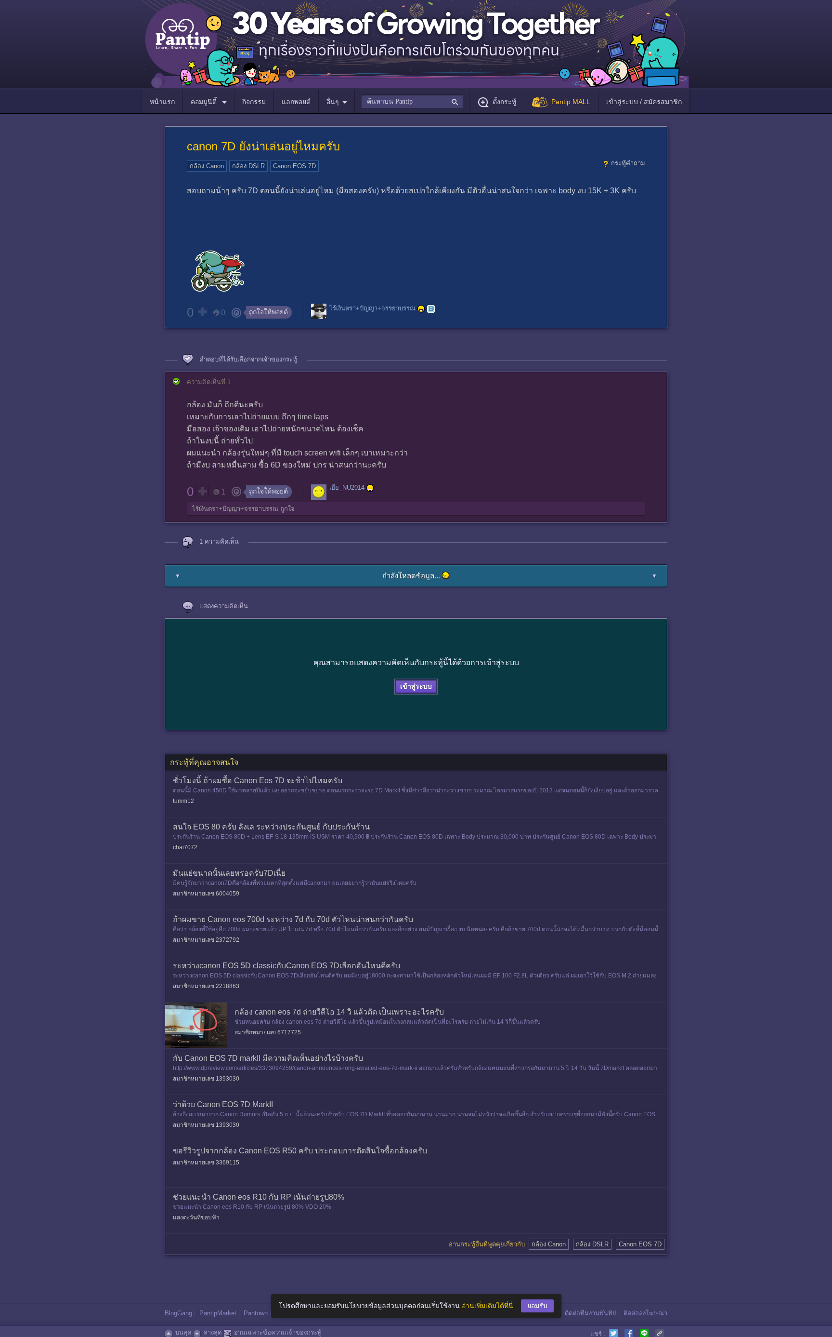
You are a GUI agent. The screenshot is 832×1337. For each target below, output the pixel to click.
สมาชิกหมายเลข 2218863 (206, 986)
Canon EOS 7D (294, 166)
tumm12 (183, 801)
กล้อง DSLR (248, 166)
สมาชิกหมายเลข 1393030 (206, 1078)
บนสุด (183, 1332)
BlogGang (178, 1313)
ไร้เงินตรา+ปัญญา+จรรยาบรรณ (372, 308)
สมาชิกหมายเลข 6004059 (206, 893)
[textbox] (412, 101)
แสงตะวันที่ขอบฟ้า (196, 1217)
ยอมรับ (537, 1306)
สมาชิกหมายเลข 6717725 (267, 1032)
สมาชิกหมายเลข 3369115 (206, 1162)
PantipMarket (217, 1313)
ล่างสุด (212, 1332)
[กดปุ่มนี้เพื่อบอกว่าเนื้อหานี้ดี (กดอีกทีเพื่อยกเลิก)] (202, 312)
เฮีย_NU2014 (346, 487)
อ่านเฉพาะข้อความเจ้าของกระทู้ (278, 1332)
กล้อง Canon (207, 166)
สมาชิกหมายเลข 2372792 (206, 939)
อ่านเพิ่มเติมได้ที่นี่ (487, 1306)
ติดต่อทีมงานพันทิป (590, 1313)
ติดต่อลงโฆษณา (645, 1313)
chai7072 (185, 847)
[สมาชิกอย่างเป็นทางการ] (421, 309)
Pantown (256, 1313)
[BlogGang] (431, 309)
